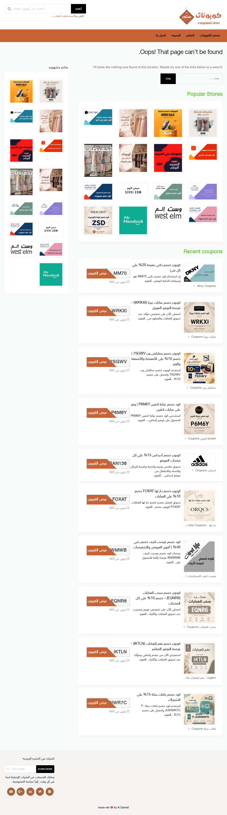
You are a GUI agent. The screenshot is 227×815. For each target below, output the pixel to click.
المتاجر (190, 35)
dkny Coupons (206, 286)
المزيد (148, 281)
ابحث (78, 8)
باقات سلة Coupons (204, 729)
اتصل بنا (161, 35)
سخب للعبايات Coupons (201, 627)
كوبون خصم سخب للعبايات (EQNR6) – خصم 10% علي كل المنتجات (158, 598)
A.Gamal (123, 807)
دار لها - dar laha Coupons (199, 525)
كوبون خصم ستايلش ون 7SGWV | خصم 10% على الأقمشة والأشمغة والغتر (155, 359)
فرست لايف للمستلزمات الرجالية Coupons (199, 576)
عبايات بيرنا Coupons (203, 337)
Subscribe (45, 769)
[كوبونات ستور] (200, 15)
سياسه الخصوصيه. (23, 782)
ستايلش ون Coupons (203, 388)
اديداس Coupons (205, 470)
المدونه (176, 35)
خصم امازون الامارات (64, 16)
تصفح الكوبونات (210, 35)
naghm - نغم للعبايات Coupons (199, 678)
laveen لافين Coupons (202, 439)
